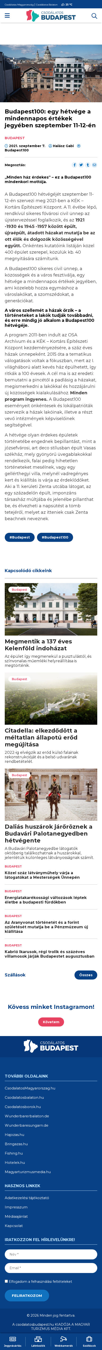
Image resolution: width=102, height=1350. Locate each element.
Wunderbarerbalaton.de (27, 1116)
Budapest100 (17, 150)
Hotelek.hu (15, 1162)
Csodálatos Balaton (46, 5)
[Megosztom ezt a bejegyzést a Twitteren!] (81, 165)
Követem (51, 1022)
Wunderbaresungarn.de (26, 1125)
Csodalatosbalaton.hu (24, 1097)
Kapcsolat (14, 1225)
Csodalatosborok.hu (23, 1106)
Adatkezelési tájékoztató (27, 1198)
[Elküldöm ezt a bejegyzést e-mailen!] (94, 165)
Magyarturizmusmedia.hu (28, 1172)
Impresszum (16, 1207)
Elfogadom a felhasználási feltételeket (40, 1281)
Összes (86, 975)
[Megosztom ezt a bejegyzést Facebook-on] (74, 165)
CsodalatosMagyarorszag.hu (30, 1088)
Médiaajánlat (16, 1216)
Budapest (19, 537)
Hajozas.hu (14, 1134)
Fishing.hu (14, 1153)
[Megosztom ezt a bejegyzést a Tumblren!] (88, 165)
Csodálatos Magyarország (19, 5)
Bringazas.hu (16, 1144)
